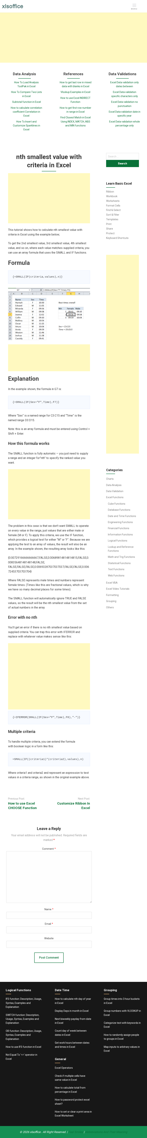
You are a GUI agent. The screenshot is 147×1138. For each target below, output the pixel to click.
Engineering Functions (120, 522)
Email (49, 923)
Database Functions (119, 509)
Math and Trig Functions (121, 556)
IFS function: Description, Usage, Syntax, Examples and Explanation (24, 1002)
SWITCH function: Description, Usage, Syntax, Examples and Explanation (22, 1019)
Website (49, 938)
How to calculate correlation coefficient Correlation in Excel (26, 111)
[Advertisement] (73, 38)
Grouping (111, 601)
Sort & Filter (112, 214)
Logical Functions (117, 540)
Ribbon (110, 191)
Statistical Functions (119, 563)
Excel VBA (112, 582)
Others (110, 607)
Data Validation (114, 491)
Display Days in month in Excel (72, 1010)
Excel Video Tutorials (117, 588)
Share (109, 228)
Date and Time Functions (122, 516)
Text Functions (116, 569)
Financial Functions (118, 528)
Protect (110, 233)
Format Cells (113, 205)
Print (109, 224)
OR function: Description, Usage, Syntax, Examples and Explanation (24, 1034)
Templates (112, 219)
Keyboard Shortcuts (117, 238)
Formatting (112, 595)
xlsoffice (35, 1132)
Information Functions (120, 534)
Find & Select (113, 210)
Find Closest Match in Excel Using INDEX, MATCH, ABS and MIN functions (75, 121)
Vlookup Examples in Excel (75, 92)
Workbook (111, 196)
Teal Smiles (75, 1132)
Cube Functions (116, 503)
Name (48, 909)
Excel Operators (64, 1067)
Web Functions (116, 575)
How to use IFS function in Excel (23, 1046)
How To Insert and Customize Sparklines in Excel (26, 125)
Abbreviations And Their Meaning (106, 1132)
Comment (49, 848)
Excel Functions (115, 497)
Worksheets (113, 200)
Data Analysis (114, 485)
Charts (110, 478)
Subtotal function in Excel (26, 101)
